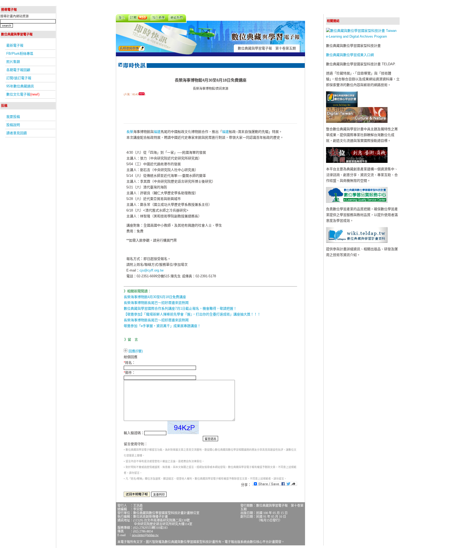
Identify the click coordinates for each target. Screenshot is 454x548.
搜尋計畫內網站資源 (14, 16)
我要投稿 (13, 117)
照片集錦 (13, 62)
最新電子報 (14, 45)
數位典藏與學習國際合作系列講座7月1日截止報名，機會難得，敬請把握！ (180, 308)
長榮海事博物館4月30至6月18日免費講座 (155, 297)
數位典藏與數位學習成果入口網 (350, 55)
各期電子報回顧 (18, 70)
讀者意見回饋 (16, 133)
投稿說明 (13, 125)
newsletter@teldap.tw (145, 535)
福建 (157, 132)
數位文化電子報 (22, 94)
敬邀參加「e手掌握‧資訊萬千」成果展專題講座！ (162, 326)
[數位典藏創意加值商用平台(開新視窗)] (357, 162)
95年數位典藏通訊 (20, 86)
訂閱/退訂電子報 (18, 78)
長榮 (129, 132)
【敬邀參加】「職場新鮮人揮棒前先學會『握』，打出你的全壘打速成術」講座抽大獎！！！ (192, 314)
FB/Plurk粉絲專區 (19, 54)
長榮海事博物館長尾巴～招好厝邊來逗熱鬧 (156, 303)
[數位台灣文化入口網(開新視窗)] (357, 122)
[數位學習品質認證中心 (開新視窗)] (357, 202)
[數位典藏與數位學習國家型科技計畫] (363, 36)
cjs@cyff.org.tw (151, 270)
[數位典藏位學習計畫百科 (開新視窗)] (357, 242)
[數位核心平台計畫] (342, 106)
